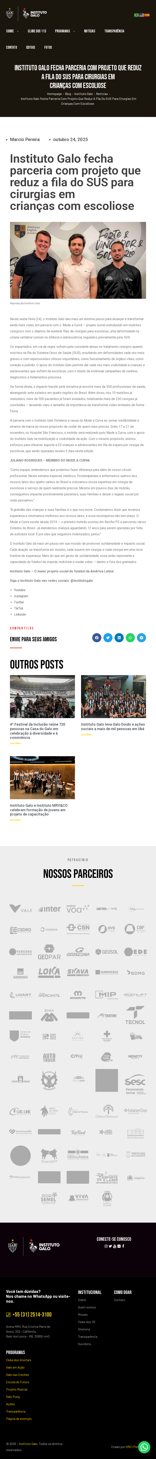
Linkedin (20, 614)
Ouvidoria (84, 1344)
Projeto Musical (16, 1389)
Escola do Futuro (17, 1382)
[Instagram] (106, 1246)
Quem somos (87, 1307)
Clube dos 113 (37, 31)
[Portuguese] (136, 15)
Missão (83, 1314)
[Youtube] (114, 1246)
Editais (30, 47)
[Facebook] (123, 1246)
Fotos (48, 47)
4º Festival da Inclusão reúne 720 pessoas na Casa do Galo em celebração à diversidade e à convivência (37, 731)
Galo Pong (13, 1396)
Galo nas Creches (17, 1374)
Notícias (89, 31)
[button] (96, 637)
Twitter (19, 602)
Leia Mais (15, 743)
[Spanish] (147, 15)
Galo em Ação (15, 1367)
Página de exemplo (19, 1418)
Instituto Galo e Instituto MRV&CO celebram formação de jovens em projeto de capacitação (39, 809)
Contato (11, 47)
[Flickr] (119, 1246)
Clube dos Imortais (18, 1360)
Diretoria (84, 1329)
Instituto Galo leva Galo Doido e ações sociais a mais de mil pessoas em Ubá (113, 726)
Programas (62, 31)
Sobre (10, 31)
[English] (142, 15)
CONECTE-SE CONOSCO (114, 1239)
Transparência (114, 31)
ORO (128, 1447)
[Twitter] (110, 1246)
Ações (10, 1404)
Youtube (19, 590)
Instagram (21, 596)
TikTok (18, 608)
